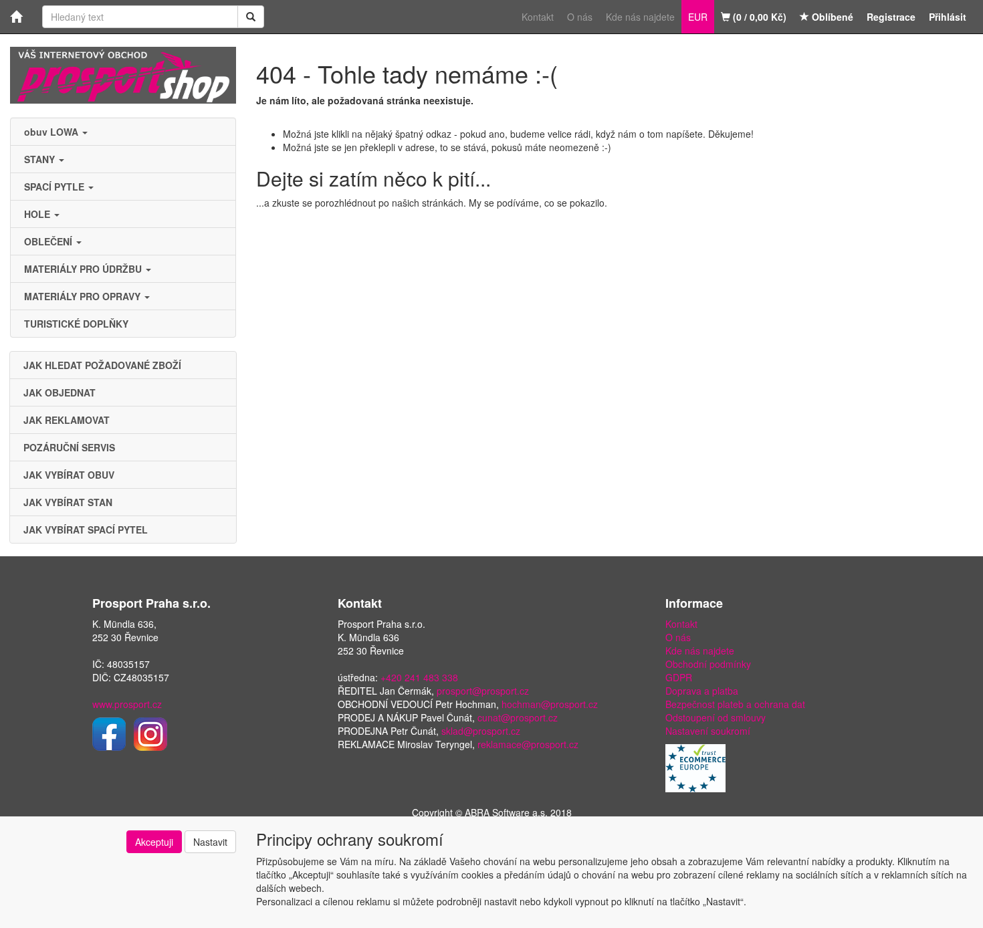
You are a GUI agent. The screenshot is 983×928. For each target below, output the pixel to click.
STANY (41, 159)
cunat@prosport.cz (517, 717)
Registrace (891, 16)
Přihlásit (947, 16)
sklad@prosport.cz (480, 730)
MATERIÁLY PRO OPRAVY (83, 296)
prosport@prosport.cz (483, 690)
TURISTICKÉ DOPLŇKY (76, 323)
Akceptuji (154, 841)
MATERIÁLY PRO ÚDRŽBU (84, 268)
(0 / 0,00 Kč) (758, 16)
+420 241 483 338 (419, 677)
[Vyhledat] (250, 16)
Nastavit (210, 841)
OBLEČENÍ (49, 241)
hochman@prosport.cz (550, 704)
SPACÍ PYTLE (55, 186)
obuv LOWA (52, 131)
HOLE (38, 214)
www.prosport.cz (127, 704)
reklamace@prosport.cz (527, 744)
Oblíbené (831, 16)
